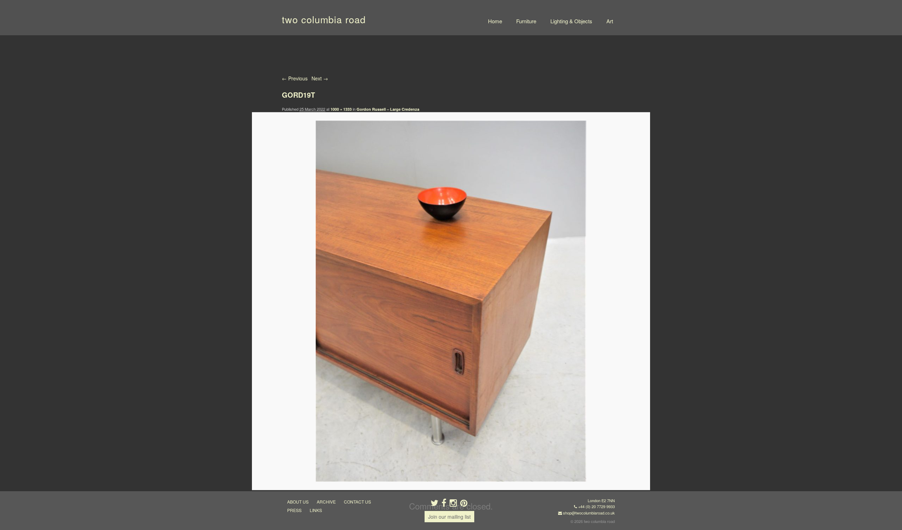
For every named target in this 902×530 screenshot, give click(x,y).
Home (495, 21)
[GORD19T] (451, 301)
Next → (319, 78)
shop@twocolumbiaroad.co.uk (589, 513)
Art (609, 21)
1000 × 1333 (341, 109)
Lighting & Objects (571, 21)
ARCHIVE (326, 502)
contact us (357, 502)
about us (298, 502)
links (316, 510)
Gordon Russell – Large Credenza (388, 109)
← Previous (295, 78)
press (294, 510)
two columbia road (324, 19)
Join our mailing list (449, 516)
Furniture (526, 21)
